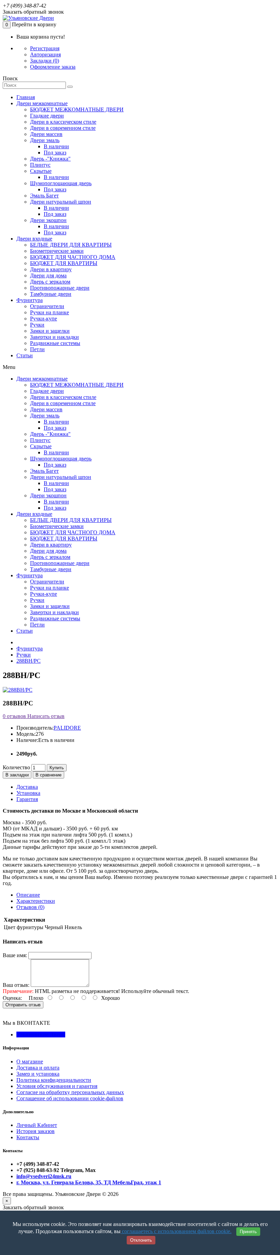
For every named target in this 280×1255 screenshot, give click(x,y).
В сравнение (48, 774)
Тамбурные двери (50, 294)
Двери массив (46, 134)
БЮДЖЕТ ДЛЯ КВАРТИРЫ (63, 263)
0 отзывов (14, 716)
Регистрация (44, 48)
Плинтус (40, 165)
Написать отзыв (45, 716)
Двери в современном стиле (63, 128)
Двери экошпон (48, 220)
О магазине (29, 1061)
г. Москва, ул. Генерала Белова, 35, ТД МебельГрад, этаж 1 (88, 1182)
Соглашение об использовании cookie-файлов (69, 1098)
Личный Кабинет (36, 1125)
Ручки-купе (43, 318)
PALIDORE (67, 728)
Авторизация (45, 54)
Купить (57, 767)
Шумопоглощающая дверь (61, 183)
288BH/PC (28, 661)
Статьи (24, 355)
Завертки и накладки (54, 337)
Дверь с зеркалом (50, 282)
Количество (16, 767)
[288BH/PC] (17, 690)
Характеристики (35, 901)
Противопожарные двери (59, 288)
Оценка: (12, 998)
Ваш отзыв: (16, 985)
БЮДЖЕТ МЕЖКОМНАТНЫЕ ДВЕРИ (77, 109)
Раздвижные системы (55, 343)
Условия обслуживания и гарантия (56, 1086)
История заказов (35, 1131)
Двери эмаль (44, 140)
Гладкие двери (47, 116)
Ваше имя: (15, 955)
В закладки (17, 774)
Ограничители (47, 306)
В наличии (56, 146)
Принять (248, 1231)
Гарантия (27, 799)
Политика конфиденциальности (53, 1080)
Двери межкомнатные (42, 103)
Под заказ (55, 152)
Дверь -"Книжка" (50, 159)
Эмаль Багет (44, 195)
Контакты (27, 1137)
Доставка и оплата (37, 1068)
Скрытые (41, 171)
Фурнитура (29, 300)
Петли (37, 349)
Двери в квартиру (51, 269)
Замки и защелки (50, 331)
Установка (28, 793)
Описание (28, 895)
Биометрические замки (57, 251)
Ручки (37, 325)
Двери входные (34, 239)
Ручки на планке (49, 312)
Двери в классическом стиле (63, 122)
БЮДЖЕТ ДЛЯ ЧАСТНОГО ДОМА (72, 257)
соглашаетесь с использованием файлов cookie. (176, 1231)
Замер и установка (37, 1074)
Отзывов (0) (30, 907)
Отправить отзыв (23, 1004)
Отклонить (141, 1240)
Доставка (27, 787)
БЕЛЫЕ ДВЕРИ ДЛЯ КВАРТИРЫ (71, 245)
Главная (25, 97)
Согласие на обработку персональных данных (70, 1092)
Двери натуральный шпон (60, 202)
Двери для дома (48, 275)
